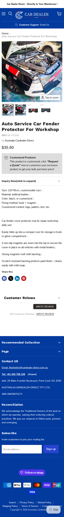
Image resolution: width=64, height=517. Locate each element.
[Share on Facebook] (4, 278)
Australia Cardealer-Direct (19, 140)
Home (5, 33)
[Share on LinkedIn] (17, 278)
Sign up (51, 449)
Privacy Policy (27, 502)
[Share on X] (10, 278)
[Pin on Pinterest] (23, 278)
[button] (8, 110)
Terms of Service (30, 506)
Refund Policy (45, 502)
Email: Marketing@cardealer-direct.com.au (25, 367)
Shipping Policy (10, 506)
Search (12, 502)
